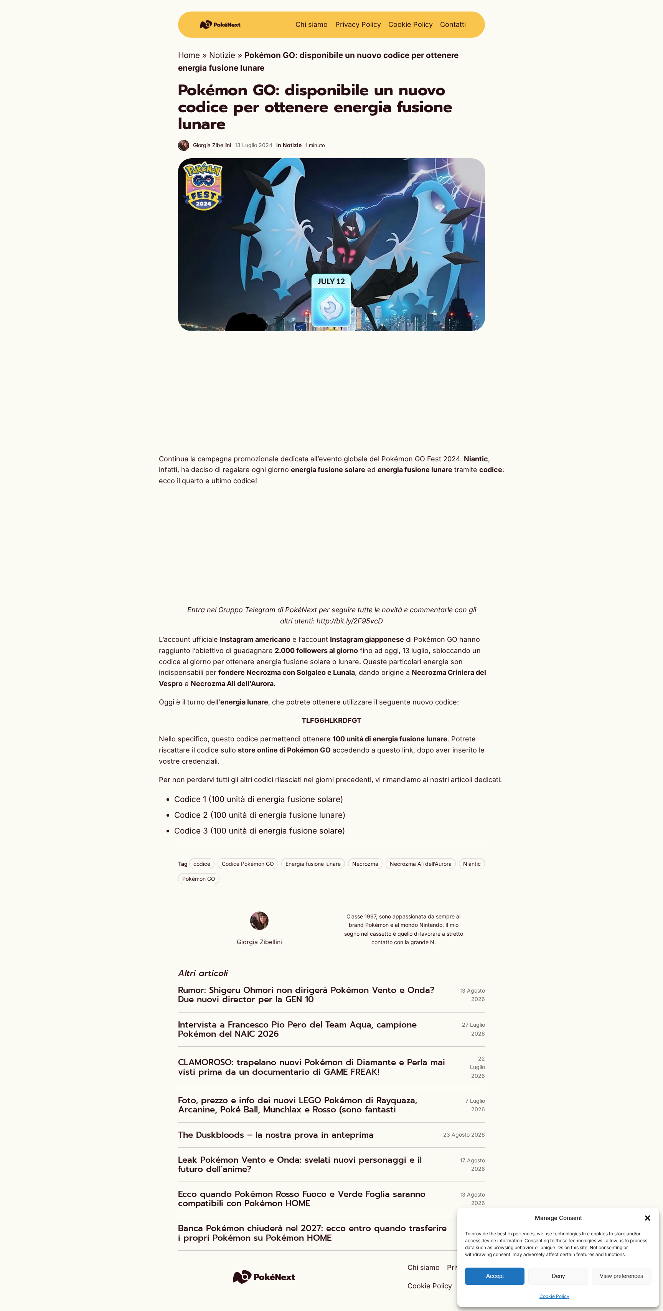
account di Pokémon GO (379, 639)
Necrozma (365, 863)
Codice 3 (191, 830)
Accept (495, 1276)
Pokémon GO (198, 878)
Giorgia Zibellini (212, 145)
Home (189, 55)
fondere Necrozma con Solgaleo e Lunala (286, 672)
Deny (558, 1276)
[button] (647, 1218)
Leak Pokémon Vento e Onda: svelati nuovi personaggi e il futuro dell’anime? (300, 1164)
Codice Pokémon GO (248, 863)
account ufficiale (227, 639)
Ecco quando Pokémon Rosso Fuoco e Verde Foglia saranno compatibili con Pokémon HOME (302, 1199)
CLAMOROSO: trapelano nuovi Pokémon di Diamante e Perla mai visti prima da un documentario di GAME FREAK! (311, 1067)
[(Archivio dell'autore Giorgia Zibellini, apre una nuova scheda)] (259, 927)
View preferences (621, 1276)
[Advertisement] (331, 392)
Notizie (222, 55)
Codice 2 (191, 815)
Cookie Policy (554, 1296)
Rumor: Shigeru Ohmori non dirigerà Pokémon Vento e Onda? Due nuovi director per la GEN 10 (306, 995)
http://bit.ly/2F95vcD (350, 621)
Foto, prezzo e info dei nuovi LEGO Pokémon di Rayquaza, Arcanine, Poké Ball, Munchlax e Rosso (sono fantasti (297, 1105)
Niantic (472, 863)
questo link (395, 750)
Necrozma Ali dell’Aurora (421, 863)
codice (201, 863)
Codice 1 (190, 799)
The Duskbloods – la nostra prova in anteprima (276, 1135)
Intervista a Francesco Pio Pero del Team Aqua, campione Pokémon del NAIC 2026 (297, 1029)
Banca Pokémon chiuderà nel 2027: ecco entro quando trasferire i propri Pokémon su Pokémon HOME (312, 1233)
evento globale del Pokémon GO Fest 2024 (389, 459)
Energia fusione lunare (313, 863)
